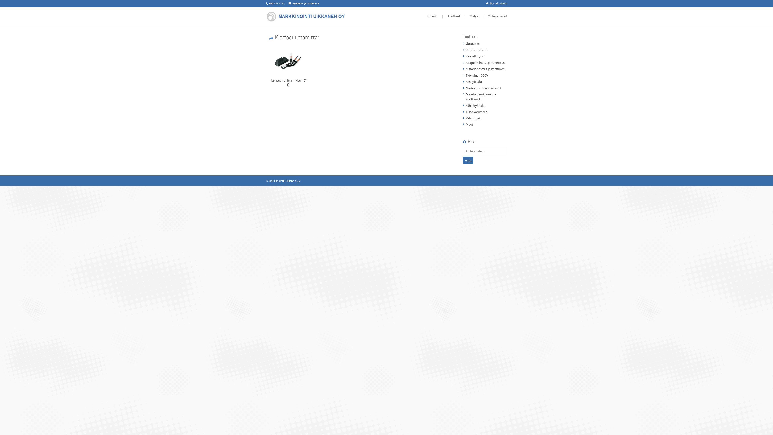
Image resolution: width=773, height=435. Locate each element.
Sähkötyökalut (476, 106)
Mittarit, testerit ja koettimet (485, 69)
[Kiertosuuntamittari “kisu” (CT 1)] (287, 61)
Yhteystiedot (497, 16)
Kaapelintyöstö (476, 56)
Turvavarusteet (476, 112)
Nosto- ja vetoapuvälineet (483, 88)
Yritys (474, 16)
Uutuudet (473, 43)
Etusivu (432, 16)
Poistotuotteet (476, 50)
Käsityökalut (474, 82)
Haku (468, 160)
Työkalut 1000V (477, 75)
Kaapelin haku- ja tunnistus (485, 63)
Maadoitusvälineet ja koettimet (481, 96)
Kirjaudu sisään (497, 3)
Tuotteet (453, 16)
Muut (469, 124)
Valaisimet (473, 118)
